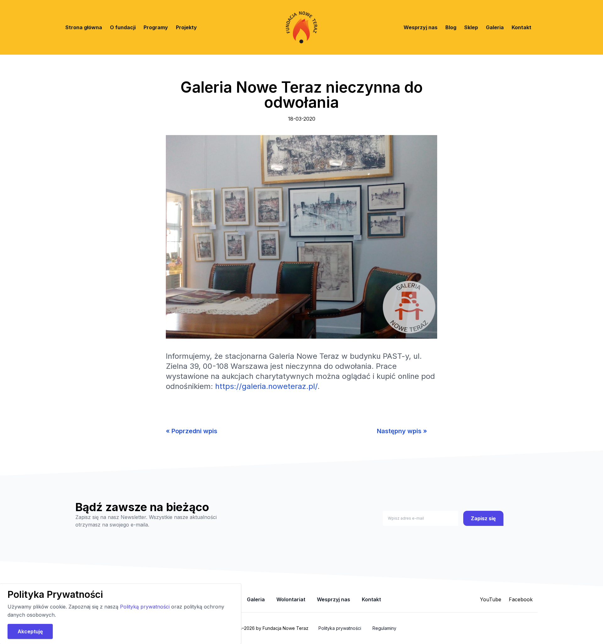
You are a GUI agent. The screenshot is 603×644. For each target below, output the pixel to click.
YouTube (490, 599)
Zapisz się (483, 518)
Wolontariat (290, 599)
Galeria (495, 27)
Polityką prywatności (145, 606)
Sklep (471, 27)
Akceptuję (30, 631)
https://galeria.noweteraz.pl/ (266, 386)
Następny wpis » (402, 431)
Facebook (521, 599)
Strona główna (83, 27)
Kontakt (521, 27)
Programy (156, 27)
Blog (450, 27)
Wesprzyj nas (420, 27)
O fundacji (123, 27)
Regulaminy (384, 628)
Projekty (186, 27)
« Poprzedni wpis (191, 431)
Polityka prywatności (339, 628)
